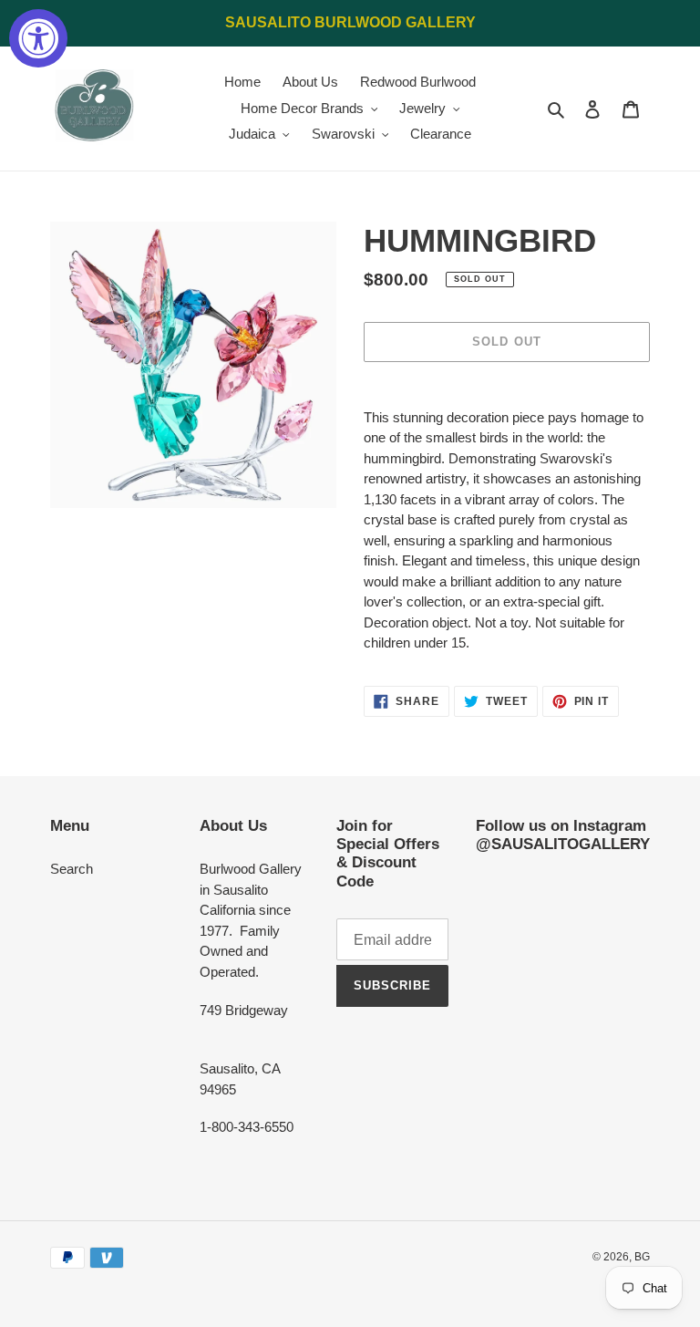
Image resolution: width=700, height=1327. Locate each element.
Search (71, 868)
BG (642, 1256)
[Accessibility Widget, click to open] (38, 38)
